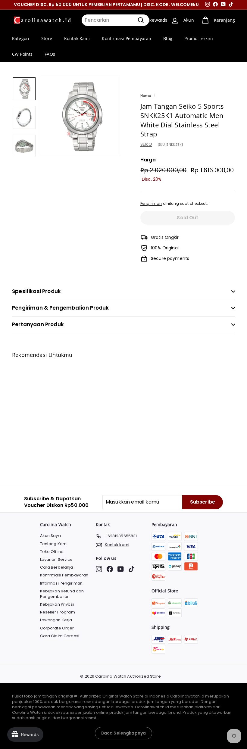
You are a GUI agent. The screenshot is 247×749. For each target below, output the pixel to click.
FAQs (50, 54)
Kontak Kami (77, 38)
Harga (148, 160)
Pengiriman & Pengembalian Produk (60, 307)
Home (145, 95)
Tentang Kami (54, 544)
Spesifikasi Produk (36, 291)
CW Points (22, 54)
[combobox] (115, 20)
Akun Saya (50, 535)
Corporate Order (57, 628)
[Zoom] (80, 116)
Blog (167, 38)
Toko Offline (52, 551)
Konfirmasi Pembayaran (126, 38)
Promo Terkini (198, 38)
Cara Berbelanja (56, 567)
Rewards (158, 20)
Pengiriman (151, 203)
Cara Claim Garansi (60, 636)
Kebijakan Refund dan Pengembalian (62, 593)
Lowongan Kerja (56, 620)
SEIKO (146, 144)
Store (46, 38)
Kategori (20, 38)
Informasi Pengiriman (61, 583)
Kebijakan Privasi (57, 604)
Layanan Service (56, 559)
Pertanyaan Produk (38, 324)
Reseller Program (57, 612)
